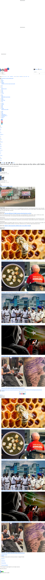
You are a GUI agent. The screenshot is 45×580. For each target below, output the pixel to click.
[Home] (4, 69)
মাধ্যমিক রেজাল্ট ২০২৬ (3, 114)
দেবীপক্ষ (2, 113)
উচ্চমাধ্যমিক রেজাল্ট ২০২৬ (4, 115)
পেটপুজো (9, 83)
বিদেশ (8, 76)
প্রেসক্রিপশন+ (11, 76)
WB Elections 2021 (23, 389)
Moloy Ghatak (9, 389)
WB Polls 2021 (29, 389)
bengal (2, 555)
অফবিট (2, 90)
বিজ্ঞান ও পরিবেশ (3, 100)
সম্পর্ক (5, 83)
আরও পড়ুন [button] (1, 394)
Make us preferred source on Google (6, 186)
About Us (2, 558)
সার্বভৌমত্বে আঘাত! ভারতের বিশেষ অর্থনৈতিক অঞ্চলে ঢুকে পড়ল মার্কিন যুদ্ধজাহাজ (17, 225)
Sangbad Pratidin (4, 554)
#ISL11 (2, 80)
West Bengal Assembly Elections (36, 389)
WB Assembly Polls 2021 (16, 389)
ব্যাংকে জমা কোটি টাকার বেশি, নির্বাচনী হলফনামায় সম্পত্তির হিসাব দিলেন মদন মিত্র (17, 213)
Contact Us (3, 560)
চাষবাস (2, 101)
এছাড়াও (1, 160)
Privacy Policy (3, 562)
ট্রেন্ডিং (2, 105)
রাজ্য (5, 76)
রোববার (2, 111)
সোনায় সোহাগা (3, 116)
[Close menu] (0, 125)
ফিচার (2, 112)
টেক (10, 83)
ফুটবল (4, 88)
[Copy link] (1, 175)
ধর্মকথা (2, 92)
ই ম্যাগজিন (2, 104)
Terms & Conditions (4, 565)
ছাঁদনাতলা (2, 117)
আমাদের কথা (2, 109)
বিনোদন (17, 76)
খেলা (14, 76)
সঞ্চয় (28, 76)
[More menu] (44, 76)
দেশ (6, 76)
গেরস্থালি (14, 83)
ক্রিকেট (2, 88)
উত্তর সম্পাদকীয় (6, 109)
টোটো (12, 83)
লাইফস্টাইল (20, 76)
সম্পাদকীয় (2, 108)
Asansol (1, 389)
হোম (1, 79)
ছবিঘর (24, 76)
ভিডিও (2, 107)
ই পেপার (2, 103)
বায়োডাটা (2, 99)
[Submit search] (39, 73)
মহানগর (3, 76)
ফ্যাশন (7, 83)
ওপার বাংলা (2, 93)
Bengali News (5, 389)
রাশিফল (26, 76)
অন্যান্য (6, 88)
